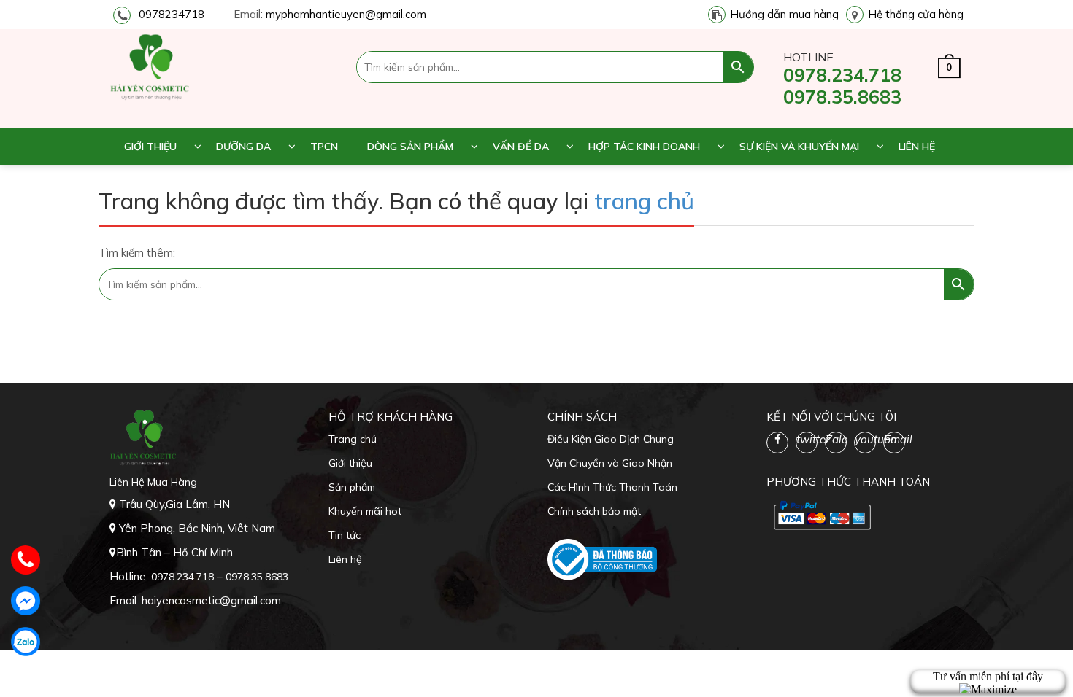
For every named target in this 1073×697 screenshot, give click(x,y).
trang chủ (644, 201)
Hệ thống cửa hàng (916, 14)
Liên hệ (917, 146)
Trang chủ (352, 438)
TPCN (324, 146)
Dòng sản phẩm (410, 146)
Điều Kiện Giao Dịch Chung (610, 438)
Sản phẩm (351, 487)
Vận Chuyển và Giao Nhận (609, 463)
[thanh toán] (821, 514)
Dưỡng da (243, 146)
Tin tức (344, 535)
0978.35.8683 (842, 96)
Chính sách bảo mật (594, 511)
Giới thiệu (150, 146)
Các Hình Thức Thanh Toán (612, 487)
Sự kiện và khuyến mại (799, 146)
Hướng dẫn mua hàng (784, 14)
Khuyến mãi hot (364, 511)
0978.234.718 (842, 74)
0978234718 (171, 14)
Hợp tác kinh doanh (644, 146)
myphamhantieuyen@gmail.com (346, 14)
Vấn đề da (521, 146)
